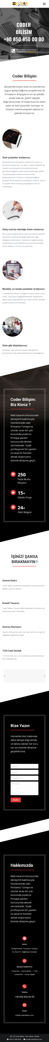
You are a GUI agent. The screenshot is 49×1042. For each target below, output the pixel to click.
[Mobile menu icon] (44, 4)
